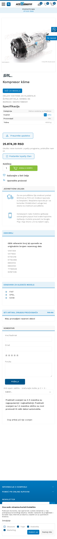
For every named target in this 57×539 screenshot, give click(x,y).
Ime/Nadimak (11, 335)
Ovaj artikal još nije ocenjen (19, 420)
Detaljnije (6, 520)
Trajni (22, 527)
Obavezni (11, 527)
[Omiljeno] (45, 5)
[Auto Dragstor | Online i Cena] (24, 3)
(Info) (49, 115)
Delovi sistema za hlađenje (19, 96)
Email (7, 345)
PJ (45, 115)
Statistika (34, 527)
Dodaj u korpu (26, 168)
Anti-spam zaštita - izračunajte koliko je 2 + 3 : (25, 388)
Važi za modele (12, 91)
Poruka (8, 362)
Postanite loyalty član (20, 156)
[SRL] (8, 75)
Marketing (11, 530)
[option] (28, 10)
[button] (9, 4)
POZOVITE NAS (28, 9)
